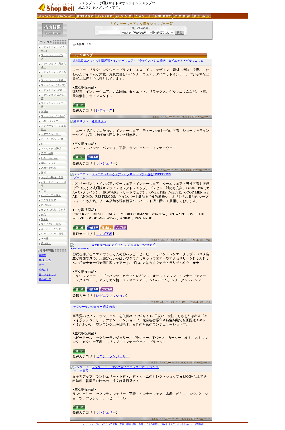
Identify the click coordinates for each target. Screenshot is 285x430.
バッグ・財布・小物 (52, 139)
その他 (44, 238)
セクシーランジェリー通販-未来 (94, 306)
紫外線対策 (45, 279)
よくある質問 (151, 424)
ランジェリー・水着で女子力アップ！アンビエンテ (125, 367)
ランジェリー (106, 163)
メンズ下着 (104, 234)
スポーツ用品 (48, 167)
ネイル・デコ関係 (51, 148)
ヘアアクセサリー (51, 134)
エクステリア (48, 200)
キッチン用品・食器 (52, 177)
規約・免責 (137, 424)
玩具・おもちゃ (49, 158)
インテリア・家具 (51, 195)
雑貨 (43, 172)
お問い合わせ (187, 424)
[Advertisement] (230, 83)
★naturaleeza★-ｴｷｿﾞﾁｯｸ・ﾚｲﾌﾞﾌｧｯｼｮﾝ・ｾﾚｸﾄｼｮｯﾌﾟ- (124, 245)
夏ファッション (47, 274)
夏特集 (42, 255)
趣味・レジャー (49, 163)
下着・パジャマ (49, 121)
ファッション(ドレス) (53, 85)
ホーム (85, 424)
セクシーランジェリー (112, 356)
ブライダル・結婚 (51, 224)
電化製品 (46, 205)
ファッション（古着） (53, 80)
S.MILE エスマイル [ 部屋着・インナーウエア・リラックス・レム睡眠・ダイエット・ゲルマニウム (138, 60)
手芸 (43, 190)
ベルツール (173, 424)
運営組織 (199, 424)
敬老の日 (44, 269)
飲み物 (44, 219)
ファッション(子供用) (53, 116)
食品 (43, 214)
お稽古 (44, 111)
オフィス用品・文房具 (53, 209)
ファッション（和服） (53, 90)
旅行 (41, 264)
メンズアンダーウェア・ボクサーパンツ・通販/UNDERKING (131, 174)
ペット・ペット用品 (52, 233)
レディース (104, 110)
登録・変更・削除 (122, 424)
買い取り (46, 243)
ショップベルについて (100, 424)
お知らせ (162, 424)
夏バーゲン (45, 260)
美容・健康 (47, 153)
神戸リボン (99, 121)
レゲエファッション (111, 295)
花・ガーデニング (51, 229)
